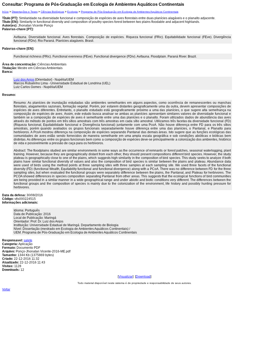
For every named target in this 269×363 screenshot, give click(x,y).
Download (143, 276)
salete (28, 240)
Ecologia (72, 11)
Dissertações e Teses (25, 11)
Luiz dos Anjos (24, 79)
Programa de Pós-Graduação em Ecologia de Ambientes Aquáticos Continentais (129, 11)
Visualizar (125, 276)
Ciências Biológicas (52, 11)
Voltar (6, 289)
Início (5, 11)
